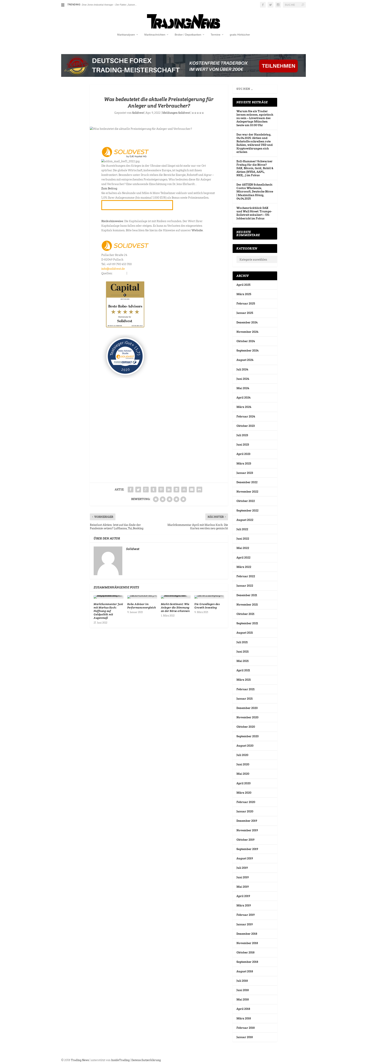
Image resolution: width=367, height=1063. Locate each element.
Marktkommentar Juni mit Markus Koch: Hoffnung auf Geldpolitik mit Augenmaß (108, 611)
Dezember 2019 (246, 820)
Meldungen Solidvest (176, 112)
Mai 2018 (242, 999)
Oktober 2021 (245, 614)
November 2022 (247, 491)
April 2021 (243, 670)
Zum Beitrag (109, 188)
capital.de (119, 273)
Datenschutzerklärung (146, 1060)
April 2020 (243, 783)
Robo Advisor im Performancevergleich (141, 605)
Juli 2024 (242, 369)
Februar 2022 (245, 576)
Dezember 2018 (246, 933)
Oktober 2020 (245, 726)
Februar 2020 (245, 802)
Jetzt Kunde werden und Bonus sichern (137, 204)
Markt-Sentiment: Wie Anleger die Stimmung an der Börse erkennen (175, 607)
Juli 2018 (242, 980)
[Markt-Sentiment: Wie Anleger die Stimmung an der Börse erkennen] (176, 596)
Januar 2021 (244, 698)
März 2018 (243, 1018)
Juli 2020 (242, 755)
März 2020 (243, 792)
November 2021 (247, 604)
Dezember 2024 (246, 322)
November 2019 (247, 830)
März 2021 (243, 679)
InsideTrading (120, 1060)
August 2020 (244, 745)
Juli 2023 (242, 435)
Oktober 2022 (245, 501)
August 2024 (244, 359)
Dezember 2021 (246, 595)
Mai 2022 (242, 548)
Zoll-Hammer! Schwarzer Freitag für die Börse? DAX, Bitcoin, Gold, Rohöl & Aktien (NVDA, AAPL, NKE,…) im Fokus (254, 168)
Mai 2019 (242, 886)
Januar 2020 (244, 811)
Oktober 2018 (245, 952)
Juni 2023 (242, 444)
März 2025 (243, 294)
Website (197, 230)
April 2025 (243, 284)
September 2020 (247, 736)
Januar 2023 (244, 472)
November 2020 (247, 717)
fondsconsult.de (138, 273)
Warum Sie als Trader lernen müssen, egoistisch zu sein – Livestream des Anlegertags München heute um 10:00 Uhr (254, 118)
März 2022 (243, 566)
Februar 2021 (245, 689)
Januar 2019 (244, 924)
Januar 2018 (244, 1037)
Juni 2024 (242, 378)
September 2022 (247, 510)
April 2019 (243, 896)
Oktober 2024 (245, 341)
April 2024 (243, 397)
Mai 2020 (242, 773)
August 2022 (244, 519)
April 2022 (243, 557)
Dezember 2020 (247, 708)
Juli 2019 (242, 867)
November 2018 (247, 943)
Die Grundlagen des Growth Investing (207, 605)
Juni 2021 (242, 651)
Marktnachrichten (154, 34)
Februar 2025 (245, 303)
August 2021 (244, 632)
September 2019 (247, 849)
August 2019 (244, 858)
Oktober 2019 (245, 839)
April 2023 (243, 454)
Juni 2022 (242, 538)
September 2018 (247, 961)
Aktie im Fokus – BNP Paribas (97, 4)
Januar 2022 (244, 585)
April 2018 (243, 1008)
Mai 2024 (242, 388)
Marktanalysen (126, 34)
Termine (215, 34)
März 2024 (243, 406)
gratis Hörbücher (240, 34)
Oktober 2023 (245, 425)
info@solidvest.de (113, 268)
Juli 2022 (242, 529)
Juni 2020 (242, 764)
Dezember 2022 (246, 482)
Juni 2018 (242, 990)
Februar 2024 (245, 416)
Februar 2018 (245, 1027)
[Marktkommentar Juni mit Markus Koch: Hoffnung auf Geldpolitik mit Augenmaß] (108, 596)
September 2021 (247, 623)
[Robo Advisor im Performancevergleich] (142, 596)
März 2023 (243, 463)
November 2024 (247, 331)
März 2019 (243, 905)
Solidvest (138, 112)
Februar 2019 (245, 914)
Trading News (80, 1060)
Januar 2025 (244, 312)
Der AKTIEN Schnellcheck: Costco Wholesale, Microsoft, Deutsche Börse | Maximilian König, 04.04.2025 (254, 191)
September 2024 (247, 350)
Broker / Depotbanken (188, 34)
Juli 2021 (242, 642)
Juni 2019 (242, 877)
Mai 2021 (242, 661)
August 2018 (244, 971)
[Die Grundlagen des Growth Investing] (209, 596)
